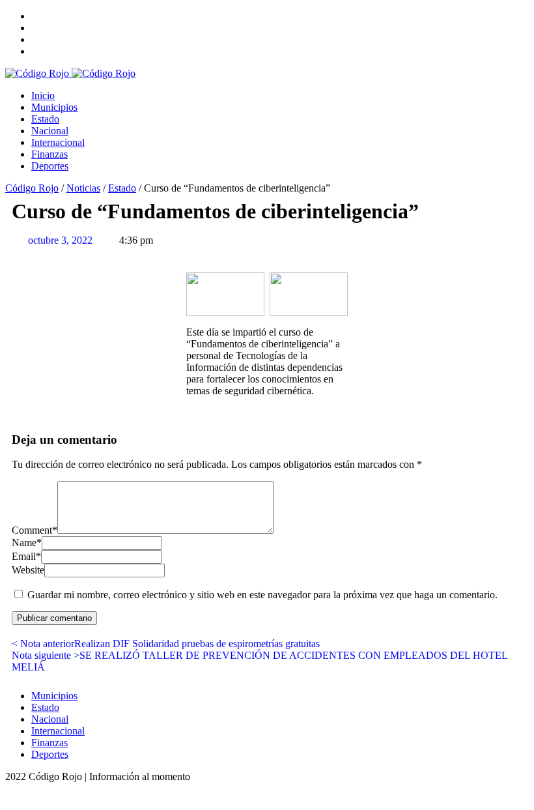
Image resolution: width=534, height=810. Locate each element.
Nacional (49, 130)
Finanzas (49, 154)
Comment (34, 530)
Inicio (43, 95)
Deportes (49, 165)
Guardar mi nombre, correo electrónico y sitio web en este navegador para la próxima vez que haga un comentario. (262, 594)
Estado (45, 118)
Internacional (58, 142)
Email (26, 556)
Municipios (54, 107)
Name (27, 542)
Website (28, 569)
